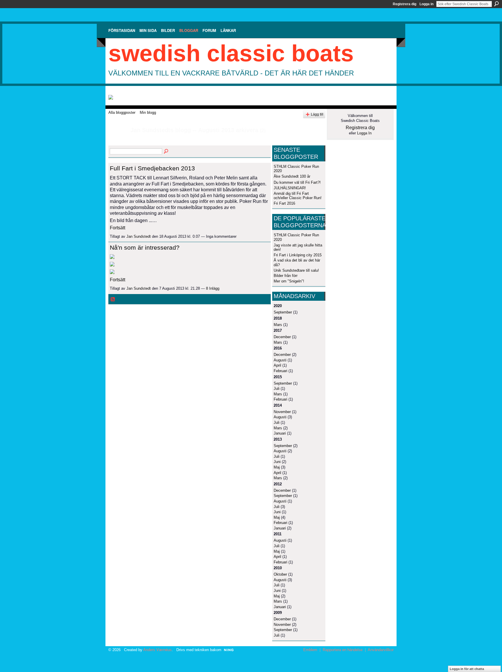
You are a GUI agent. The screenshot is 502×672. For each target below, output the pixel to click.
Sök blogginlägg (166, 151)
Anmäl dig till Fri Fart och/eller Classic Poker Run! (298, 195)
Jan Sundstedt (138, 236)
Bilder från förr (285, 275)
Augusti (280, 360)
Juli (276, 388)
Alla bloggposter (121, 112)
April (277, 365)
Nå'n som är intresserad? (145, 247)
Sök (496, 3)
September (283, 312)
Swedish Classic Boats (231, 53)
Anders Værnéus (157, 650)
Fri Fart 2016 (284, 203)
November (282, 412)
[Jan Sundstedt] (117, 142)
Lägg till (317, 114)
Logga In (364, 133)
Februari (280, 371)
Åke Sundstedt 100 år (292, 176)
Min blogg (148, 112)
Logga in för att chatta (467, 669)
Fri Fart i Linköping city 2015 (298, 255)
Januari (280, 433)
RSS (113, 299)
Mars (278, 325)
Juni (277, 462)
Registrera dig (404, 4)
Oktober (280, 574)
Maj (277, 467)
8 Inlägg (212, 288)
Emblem (310, 650)
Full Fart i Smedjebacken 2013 (152, 168)
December (282, 337)
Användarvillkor (381, 650)
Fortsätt (117, 227)
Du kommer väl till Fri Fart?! (297, 182)
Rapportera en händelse (343, 650)
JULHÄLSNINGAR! (290, 188)
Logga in (426, 4)
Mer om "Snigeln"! (289, 281)
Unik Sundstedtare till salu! (296, 270)
